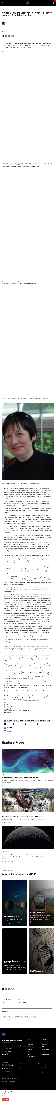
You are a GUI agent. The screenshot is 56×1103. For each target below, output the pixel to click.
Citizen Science (20, 1014)
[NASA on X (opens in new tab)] (9, 1065)
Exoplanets (27, 1014)
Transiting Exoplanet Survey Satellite (21, 535)
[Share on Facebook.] (6, 36)
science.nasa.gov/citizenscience (31, 699)
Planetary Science (6, 1016)
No (4, 1096)
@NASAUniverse (42, 724)
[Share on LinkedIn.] (9, 36)
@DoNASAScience (30, 724)
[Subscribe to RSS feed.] (12, 989)
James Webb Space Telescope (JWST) (39, 1014)
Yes (5, 1094)
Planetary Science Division (17, 1016)
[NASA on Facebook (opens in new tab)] (3, 1065)
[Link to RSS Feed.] (12, 36)
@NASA (9, 720)
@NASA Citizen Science (32, 720)
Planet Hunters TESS (30, 490)
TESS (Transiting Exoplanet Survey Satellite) (12, 1019)
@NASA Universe (45, 720)
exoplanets (43, 492)
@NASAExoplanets (18, 724)
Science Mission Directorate (31, 1016)
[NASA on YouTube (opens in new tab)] (12, 1065)
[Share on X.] (3, 36)
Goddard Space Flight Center (9, 1014)
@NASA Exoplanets (18, 720)
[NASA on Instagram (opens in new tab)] (6, 1065)
